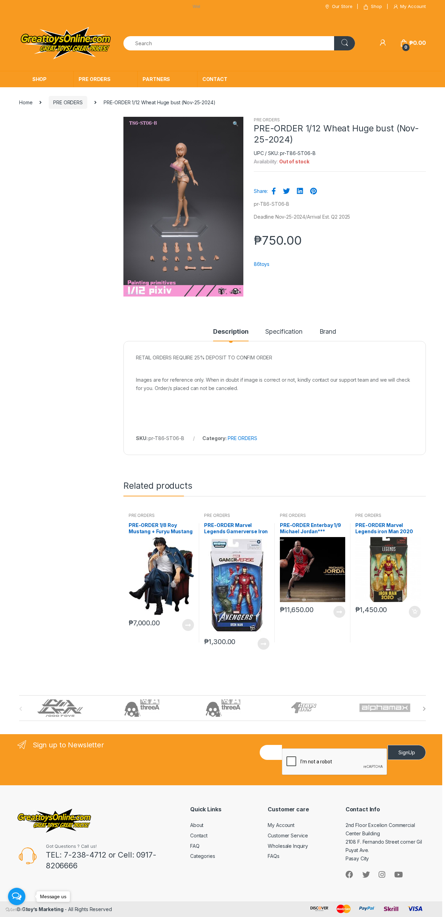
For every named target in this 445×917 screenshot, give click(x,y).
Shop (376, 6)
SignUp (406, 752)
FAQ (195, 846)
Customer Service (288, 835)
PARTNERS (156, 79)
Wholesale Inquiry (288, 846)
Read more (187, 625)
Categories (202, 856)
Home (25, 102)
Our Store (342, 6)
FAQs (273, 856)
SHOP (39, 79)
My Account (413, 6)
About (196, 825)
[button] (235, 124)
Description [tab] (230, 331)
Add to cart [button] (414, 612)
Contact (199, 835)
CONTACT (214, 79)
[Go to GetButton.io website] (17, 910)
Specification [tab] (283, 331)
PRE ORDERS (95, 79)
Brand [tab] (327, 331)
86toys (261, 264)
